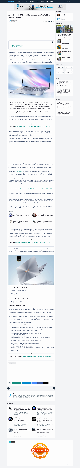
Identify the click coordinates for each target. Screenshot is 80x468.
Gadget (42, 1)
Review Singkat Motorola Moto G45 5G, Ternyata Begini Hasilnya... (66, 47)
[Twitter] (46, 383)
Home (19, 1)
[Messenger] (34, 383)
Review (23, 1)
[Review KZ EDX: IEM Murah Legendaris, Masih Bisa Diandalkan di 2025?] (59, 60)
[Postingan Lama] (8, 388)
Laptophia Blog (16, 393)
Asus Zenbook (19, 171)
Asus (10, 362)
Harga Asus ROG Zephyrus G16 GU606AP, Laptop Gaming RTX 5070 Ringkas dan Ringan (21, 420)
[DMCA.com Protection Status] (12, 442)
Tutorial (47, 1)
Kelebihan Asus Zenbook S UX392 (17, 43)
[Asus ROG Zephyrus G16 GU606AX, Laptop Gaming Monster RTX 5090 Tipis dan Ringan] (10, 431)
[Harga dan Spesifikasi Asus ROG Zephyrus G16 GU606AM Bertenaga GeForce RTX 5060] (34, 410)
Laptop (38, 1)
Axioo (68, 72)
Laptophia (69, 464)
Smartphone (32, 1)
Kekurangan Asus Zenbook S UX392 (17, 45)
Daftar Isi (11, 42)
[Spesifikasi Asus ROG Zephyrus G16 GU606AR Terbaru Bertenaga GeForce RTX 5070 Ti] (34, 420)
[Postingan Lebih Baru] (54, 388)
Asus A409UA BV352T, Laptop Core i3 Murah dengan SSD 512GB (33, 126)
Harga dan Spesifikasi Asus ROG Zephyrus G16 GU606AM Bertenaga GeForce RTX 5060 (44, 409)
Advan (67, 67)
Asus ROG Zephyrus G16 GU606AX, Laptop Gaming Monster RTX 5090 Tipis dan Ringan (22, 431)
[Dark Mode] (64, 1)
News (27, 1)
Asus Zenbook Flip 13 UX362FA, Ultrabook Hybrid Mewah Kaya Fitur (34, 188)
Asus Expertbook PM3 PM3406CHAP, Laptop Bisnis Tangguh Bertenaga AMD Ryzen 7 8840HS (44, 221)
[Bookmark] (9, 383)
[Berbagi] (51, 383)
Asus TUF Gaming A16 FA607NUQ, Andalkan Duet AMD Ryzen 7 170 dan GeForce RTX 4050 (45, 215)
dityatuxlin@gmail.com (64, 81)
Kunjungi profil (63, 15)
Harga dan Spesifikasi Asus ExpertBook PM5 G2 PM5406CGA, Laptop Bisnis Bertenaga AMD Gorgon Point (45, 431)
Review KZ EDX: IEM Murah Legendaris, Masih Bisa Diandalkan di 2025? (66, 58)
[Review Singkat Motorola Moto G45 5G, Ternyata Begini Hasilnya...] (59, 49)
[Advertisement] (31, 31)
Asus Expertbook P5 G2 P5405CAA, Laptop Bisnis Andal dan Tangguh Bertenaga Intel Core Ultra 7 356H (21, 215)
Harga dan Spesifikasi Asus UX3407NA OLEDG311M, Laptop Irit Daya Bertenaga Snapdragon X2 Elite (20, 221)
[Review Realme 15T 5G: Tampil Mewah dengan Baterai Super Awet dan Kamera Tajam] (59, 54)
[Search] (69, 1)
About (51, 1)
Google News (31, 399)
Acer (59, 67)
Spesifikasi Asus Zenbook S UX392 (17, 47)
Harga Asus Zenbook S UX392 (16, 46)
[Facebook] (40, 383)
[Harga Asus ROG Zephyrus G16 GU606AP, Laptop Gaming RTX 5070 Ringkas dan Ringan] (10, 420)
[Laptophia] (11, 1)
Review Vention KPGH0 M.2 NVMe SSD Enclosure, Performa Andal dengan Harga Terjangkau (64, 36)
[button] (51, 21)
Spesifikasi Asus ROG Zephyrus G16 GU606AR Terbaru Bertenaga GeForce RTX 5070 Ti (45, 420)
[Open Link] (71, 1)
